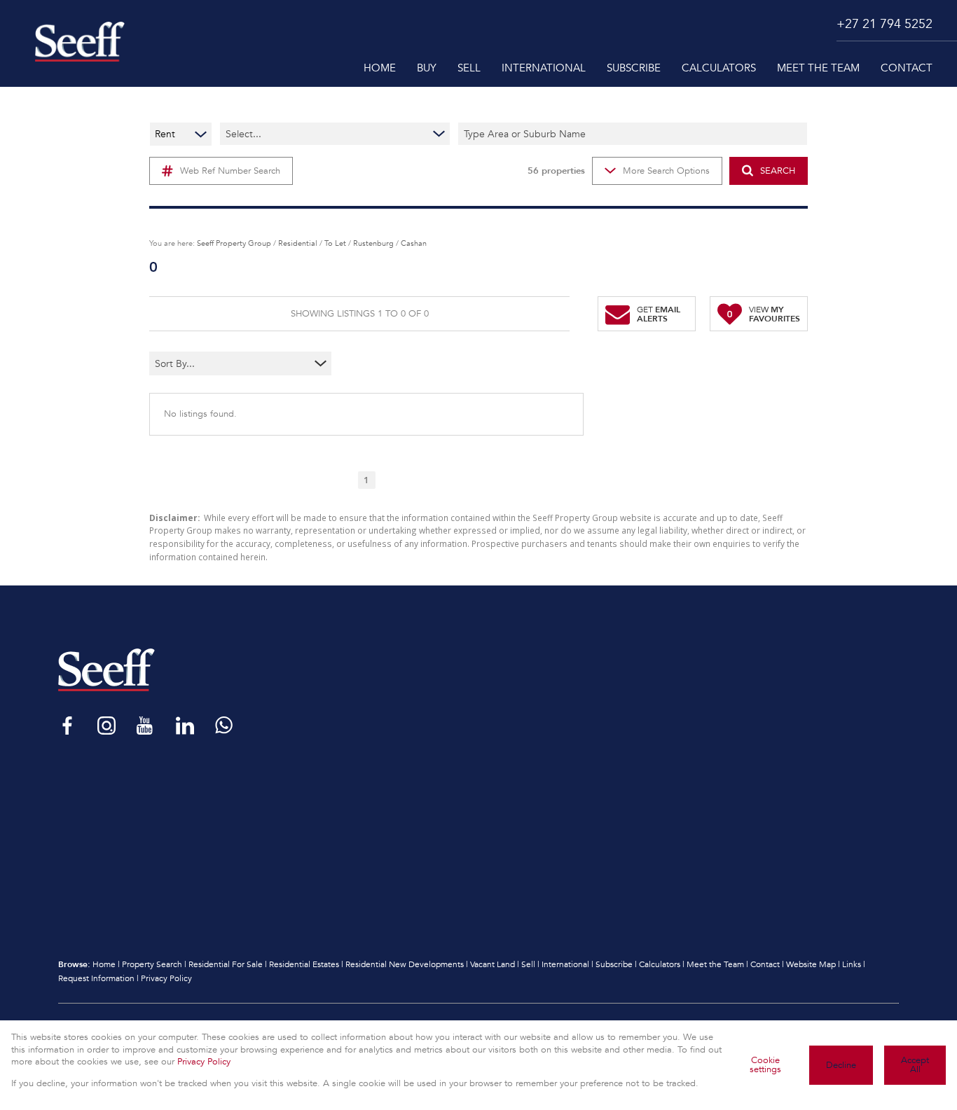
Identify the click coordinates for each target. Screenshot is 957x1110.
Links (851, 964)
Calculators (659, 964)
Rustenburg (373, 243)
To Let (335, 243)
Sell (528, 964)
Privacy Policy (166, 978)
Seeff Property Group (234, 243)
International (565, 964)
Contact (765, 964)
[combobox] (212, 363)
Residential (297, 243)
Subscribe (614, 964)
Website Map (811, 964)
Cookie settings (765, 1065)
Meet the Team (715, 964)
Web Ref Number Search (230, 170)
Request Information (96, 978)
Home (104, 964)
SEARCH (777, 170)
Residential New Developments (404, 964)
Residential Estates (304, 964)
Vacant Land (492, 964)
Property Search (152, 964)
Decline (841, 1065)
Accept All (915, 1065)
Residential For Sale (225, 964)
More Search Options (666, 170)
